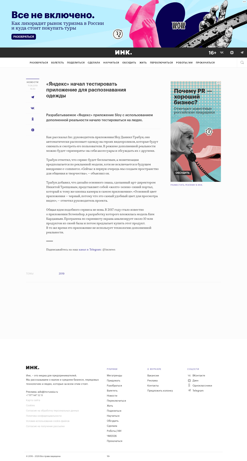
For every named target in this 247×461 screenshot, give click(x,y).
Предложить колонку (160, 390)
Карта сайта (33, 400)
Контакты (153, 385)
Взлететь (57, 63)
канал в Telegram (90, 249)
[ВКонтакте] (222, 53)
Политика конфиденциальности (43, 416)
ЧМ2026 (112, 436)
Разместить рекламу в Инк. (187, 185)
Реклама (152, 380)
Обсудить (129, 63)
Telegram (198, 390)
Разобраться (39, 63)
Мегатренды (114, 375)
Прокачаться (205, 63)
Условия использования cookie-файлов (47, 421)
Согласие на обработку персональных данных (52, 411)
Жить (143, 63)
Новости (112, 396)
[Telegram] (242, 53)
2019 (61, 273)
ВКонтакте (198, 375)
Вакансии (153, 375)
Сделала (94, 63)
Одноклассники (202, 385)
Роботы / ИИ (184, 63)
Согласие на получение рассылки (45, 426)
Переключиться (161, 63)
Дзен (195, 380)
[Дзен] (232, 53)
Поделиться (76, 63)
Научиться (111, 63)
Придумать (113, 380)
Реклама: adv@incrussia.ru (42, 392)
